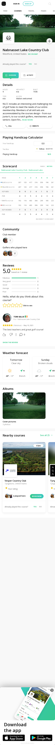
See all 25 (45, 435)
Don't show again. (27, 743)
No (35, 64)
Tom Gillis (18, 316)
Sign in (16, 4)
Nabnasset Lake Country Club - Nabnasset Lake (22, 170)
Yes (30, 64)
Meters (49, 166)
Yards (42, 166)
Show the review (10, 342)
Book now (37, 496)
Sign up (28, 4)
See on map (33, 54)
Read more (27, 120)
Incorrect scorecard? (45, 219)
